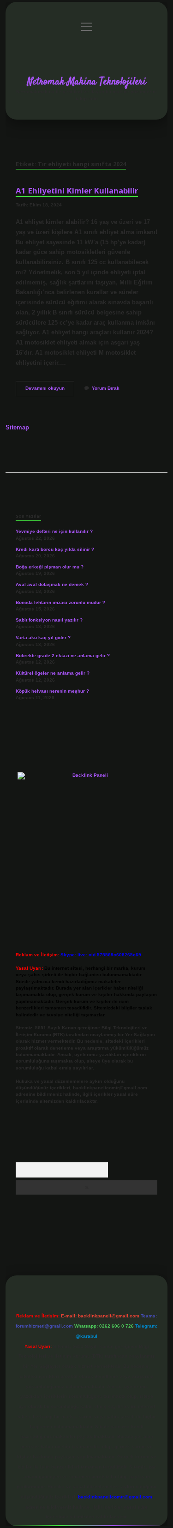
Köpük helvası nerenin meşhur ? (52, 691)
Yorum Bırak (105, 388)
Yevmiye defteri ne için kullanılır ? (54, 531)
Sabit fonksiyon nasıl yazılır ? (49, 619)
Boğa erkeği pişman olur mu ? (50, 566)
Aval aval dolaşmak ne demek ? (52, 584)
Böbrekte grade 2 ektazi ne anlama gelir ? (63, 655)
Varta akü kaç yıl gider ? (43, 637)
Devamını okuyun (49, 390)
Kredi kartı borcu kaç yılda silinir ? (55, 549)
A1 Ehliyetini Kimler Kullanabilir (77, 190)
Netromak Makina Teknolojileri (86, 81)
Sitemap (17, 427)
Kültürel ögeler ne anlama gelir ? (52, 673)
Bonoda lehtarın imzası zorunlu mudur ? (60, 602)
